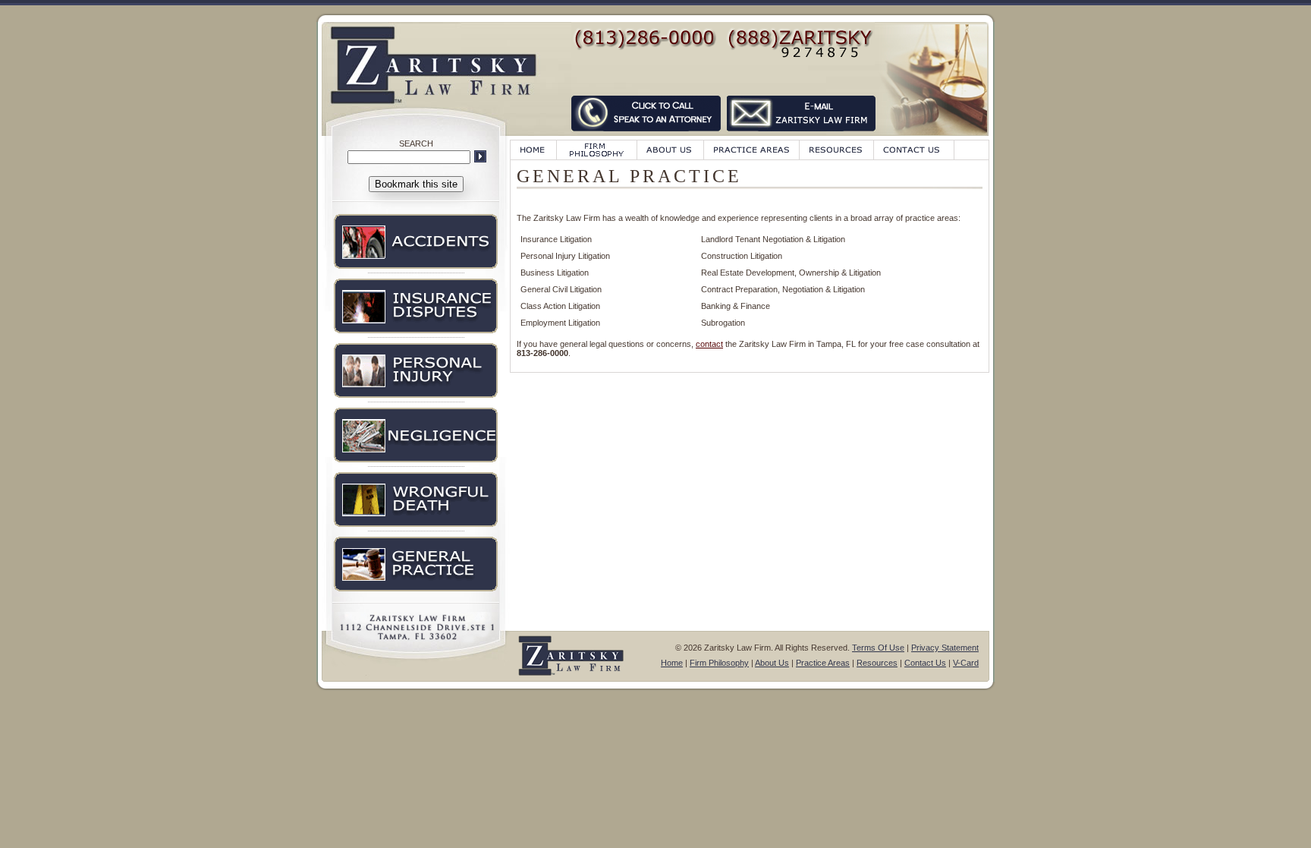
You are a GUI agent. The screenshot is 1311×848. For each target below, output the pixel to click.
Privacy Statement (945, 647)
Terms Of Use (878, 647)
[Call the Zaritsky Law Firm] (648, 134)
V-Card (966, 662)
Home (672, 662)
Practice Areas (823, 662)
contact (709, 343)
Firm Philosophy (719, 662)
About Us (772, 662)
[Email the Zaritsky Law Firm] (802, 134)
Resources (877, 662)
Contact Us (925, 662)
